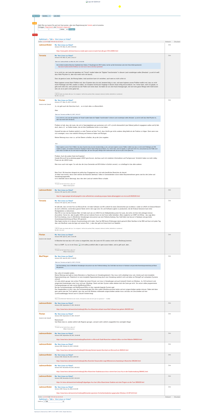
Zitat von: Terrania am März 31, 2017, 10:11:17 (67, 114)
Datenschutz (44, 411)
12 (58, 41)
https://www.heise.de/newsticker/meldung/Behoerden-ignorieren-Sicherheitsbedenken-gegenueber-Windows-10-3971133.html (96, 393)
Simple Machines (67, 411)
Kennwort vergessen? (64, 27)
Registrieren (49, 27)
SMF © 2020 (59, 411)
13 (60, 41)
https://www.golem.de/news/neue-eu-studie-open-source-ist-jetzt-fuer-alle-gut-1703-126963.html (87, 51)
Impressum (37, 411)
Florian (42, 100)
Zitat (169, 45)
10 (54, 41)
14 (62, 41)
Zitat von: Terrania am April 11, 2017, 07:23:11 (67, 262)
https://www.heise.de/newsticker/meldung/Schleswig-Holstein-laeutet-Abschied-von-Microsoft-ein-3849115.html (92, 350)
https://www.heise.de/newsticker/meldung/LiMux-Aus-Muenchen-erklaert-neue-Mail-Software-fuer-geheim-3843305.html (95, 309)
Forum (35, 35)
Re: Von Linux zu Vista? (64, 45)
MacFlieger (43, 256)
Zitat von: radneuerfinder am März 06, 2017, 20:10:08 (69, 61)
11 (56, 41)
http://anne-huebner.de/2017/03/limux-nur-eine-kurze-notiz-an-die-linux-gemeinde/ (80, 66)
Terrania (42, 56)
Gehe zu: (40, 401)
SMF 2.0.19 (51, 411)
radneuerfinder (45, 45)
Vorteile (89, 25)
